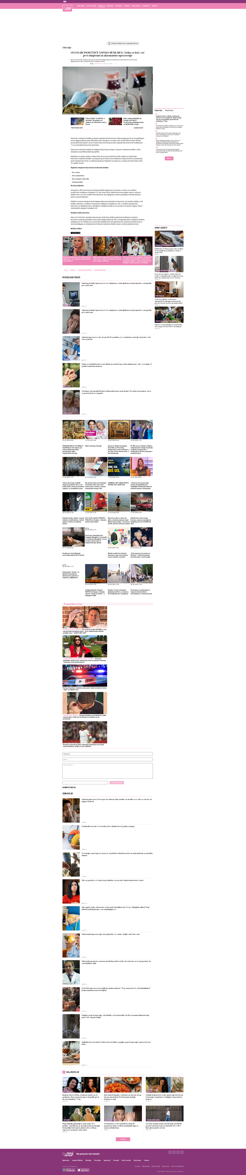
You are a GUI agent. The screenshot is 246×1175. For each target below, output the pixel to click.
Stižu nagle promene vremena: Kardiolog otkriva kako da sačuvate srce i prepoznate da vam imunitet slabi (116, 964)
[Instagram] (174, 1152)
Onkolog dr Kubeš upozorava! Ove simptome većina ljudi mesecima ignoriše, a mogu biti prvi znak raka (116, 284)
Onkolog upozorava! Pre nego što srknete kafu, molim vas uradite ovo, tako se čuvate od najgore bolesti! (117, 802)
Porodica (110, 6)
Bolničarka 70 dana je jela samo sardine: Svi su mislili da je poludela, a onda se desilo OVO (169, 251)
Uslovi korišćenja (177, 1166)
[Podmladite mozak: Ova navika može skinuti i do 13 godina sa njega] (71, 839)
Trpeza (154, 6)
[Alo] (64, 1)
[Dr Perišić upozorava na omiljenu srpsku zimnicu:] (71, 1001)
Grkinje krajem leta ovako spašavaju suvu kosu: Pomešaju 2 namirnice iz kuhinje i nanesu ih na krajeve (168, 134)
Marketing (146, 1166)
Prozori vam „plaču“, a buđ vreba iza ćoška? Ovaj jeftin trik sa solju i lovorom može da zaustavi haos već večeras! (169, 276)
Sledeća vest (138, 128)
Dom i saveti (136, 6)
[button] (119, 63)
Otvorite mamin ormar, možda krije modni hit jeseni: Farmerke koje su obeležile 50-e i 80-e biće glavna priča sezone (164, 1127)
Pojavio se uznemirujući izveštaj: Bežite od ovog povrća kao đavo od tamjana (168, 326)
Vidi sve (169, 158)
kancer (72, 270)
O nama (137, 1166)
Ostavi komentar (116, 784)
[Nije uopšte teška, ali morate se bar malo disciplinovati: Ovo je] (71, 920)
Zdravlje (101, 6)
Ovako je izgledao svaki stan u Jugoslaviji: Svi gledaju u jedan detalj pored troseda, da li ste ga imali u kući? (169, 301)
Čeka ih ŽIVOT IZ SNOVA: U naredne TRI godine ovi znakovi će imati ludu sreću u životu (96, 121)
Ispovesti (118, 6)
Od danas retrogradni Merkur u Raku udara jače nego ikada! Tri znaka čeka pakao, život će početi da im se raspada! (116, 392)
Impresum (165, 1166)
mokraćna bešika (100, 270)
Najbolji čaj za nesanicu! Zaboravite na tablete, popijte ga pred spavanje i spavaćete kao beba (116, 1045)
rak (66, 270)
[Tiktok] (182, 1152)
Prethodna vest (77, 128)
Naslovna (80, 6)
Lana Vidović (98, 63)
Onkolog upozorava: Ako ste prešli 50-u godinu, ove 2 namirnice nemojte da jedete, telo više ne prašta (116, 338)
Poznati (127, 6)
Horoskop (146, 6)
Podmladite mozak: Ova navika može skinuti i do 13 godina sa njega (108, 828)
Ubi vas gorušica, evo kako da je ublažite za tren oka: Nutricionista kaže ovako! (113, 882)
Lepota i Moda (91, 6)
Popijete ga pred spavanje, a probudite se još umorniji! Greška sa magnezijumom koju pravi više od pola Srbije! (115, 1018)
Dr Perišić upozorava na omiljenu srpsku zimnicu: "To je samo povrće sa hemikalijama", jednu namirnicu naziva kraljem (116, 991)
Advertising (156, 1166)
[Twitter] (178, 1152)
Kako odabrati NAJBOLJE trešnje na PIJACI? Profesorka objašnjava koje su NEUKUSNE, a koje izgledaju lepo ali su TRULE (133, 122)
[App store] (83, 1170)
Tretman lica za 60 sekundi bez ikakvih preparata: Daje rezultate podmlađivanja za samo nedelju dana (169, 151)
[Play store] (68, 1170)
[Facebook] (170, 1152)
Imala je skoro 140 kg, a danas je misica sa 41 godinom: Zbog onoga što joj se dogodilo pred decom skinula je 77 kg (168, 118)
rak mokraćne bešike (84, 270)
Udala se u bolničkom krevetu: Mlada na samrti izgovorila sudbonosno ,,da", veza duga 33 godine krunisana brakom (117, 365)
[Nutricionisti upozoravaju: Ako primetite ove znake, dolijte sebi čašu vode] (71, 947)
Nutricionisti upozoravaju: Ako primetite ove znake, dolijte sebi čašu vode (111, 936)
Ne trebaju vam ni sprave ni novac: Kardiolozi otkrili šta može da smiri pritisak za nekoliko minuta (117, 856)
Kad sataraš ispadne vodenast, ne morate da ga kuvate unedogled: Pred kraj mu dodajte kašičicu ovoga (169, 127)
